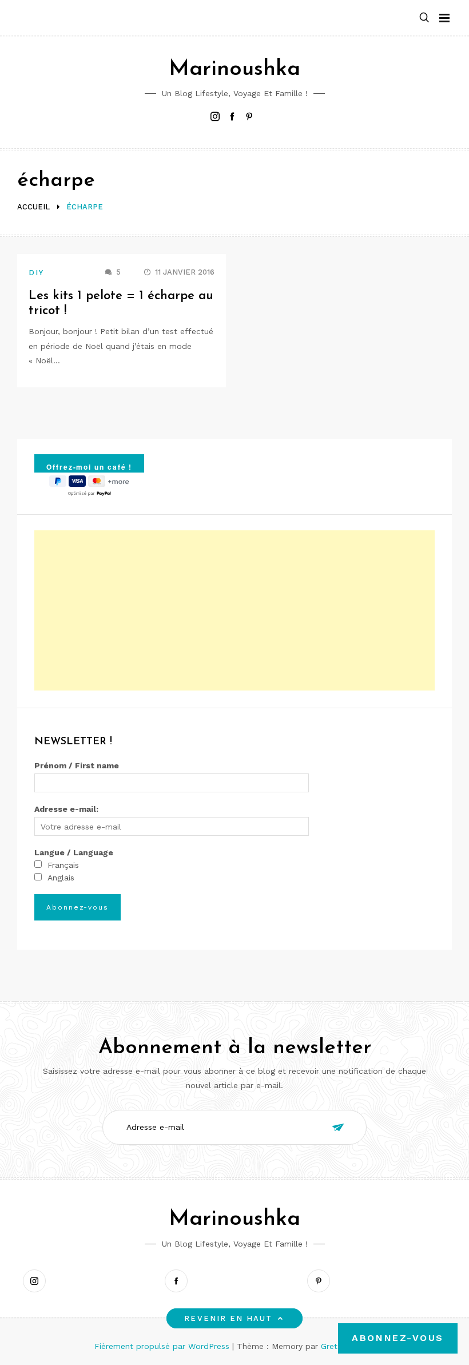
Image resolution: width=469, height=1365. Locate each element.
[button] (424, 18)
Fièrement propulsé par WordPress (163, 1346)
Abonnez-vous (398, 1337)
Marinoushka (234, 69)
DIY (36, 272)
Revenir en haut (228, 1318)
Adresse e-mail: (66, 809)
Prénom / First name (76, 765)
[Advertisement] (234, 610)
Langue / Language (73, 852)
